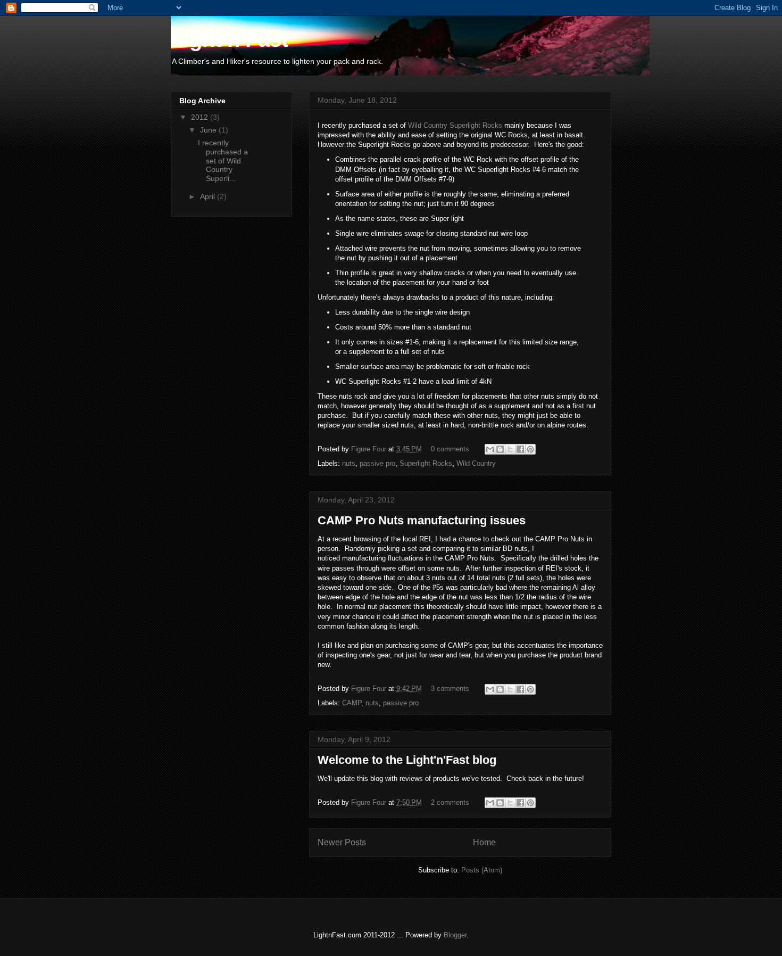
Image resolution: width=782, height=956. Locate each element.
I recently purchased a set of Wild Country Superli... (223, 160)
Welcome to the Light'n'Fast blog (407, 760)
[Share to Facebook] (520, 449)
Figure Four (369, 449)
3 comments (450, 689)
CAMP (351, 703)
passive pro (377, 463)
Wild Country (476, 463)
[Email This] (490, 449)
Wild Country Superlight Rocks (455, 125)
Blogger (455, 935)
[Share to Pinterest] (530, 449)
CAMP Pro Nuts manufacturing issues (422, 520)
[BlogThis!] (500, 449)
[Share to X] (510, 449)
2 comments (450, 802)
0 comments (450, 449)
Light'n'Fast (229, 39)
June (209, 130)
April (208, 196)
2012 (200, 117)
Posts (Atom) (481, 870)
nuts (348, 463)
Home (484, 842)
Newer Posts (342, 842)
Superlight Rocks (426, 463)
